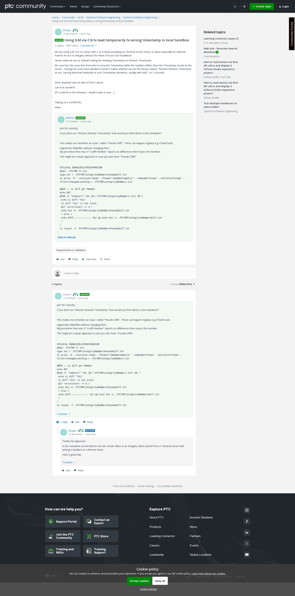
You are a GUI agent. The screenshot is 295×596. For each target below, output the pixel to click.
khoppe (67, 30)
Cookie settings (145, 486)
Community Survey (292, 34)
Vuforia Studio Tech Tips (217, 77)
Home (55, 17)
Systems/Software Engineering (103, 17)
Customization (212, 56)
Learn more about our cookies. (208, 573)
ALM (80, 17)
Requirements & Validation (71, 250)
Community (68, 17)
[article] (124, 359)
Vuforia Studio (211, 97)
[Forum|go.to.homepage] (25, 6)
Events (73, 6)
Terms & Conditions (124, 486)
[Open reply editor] (124, 273)
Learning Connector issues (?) (221, 38)
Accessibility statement (169, 486)
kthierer (70, 117)
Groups (85, 6)
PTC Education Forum (216, 42)
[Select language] (244, 6)
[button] (262, 6)
